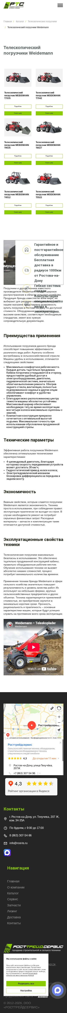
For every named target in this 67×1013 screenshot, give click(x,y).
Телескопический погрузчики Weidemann (28, 27)
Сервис (12, 899)
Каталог (20, 21)
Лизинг (12, 911)
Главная (8, 21)
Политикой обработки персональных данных (21, 974)
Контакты (14, 923)
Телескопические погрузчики (42, 21)
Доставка (14, 917)
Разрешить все (26, 983)
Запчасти (14, 905)
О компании (15, 887)
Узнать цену (18, 113)
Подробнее (17, 106)
